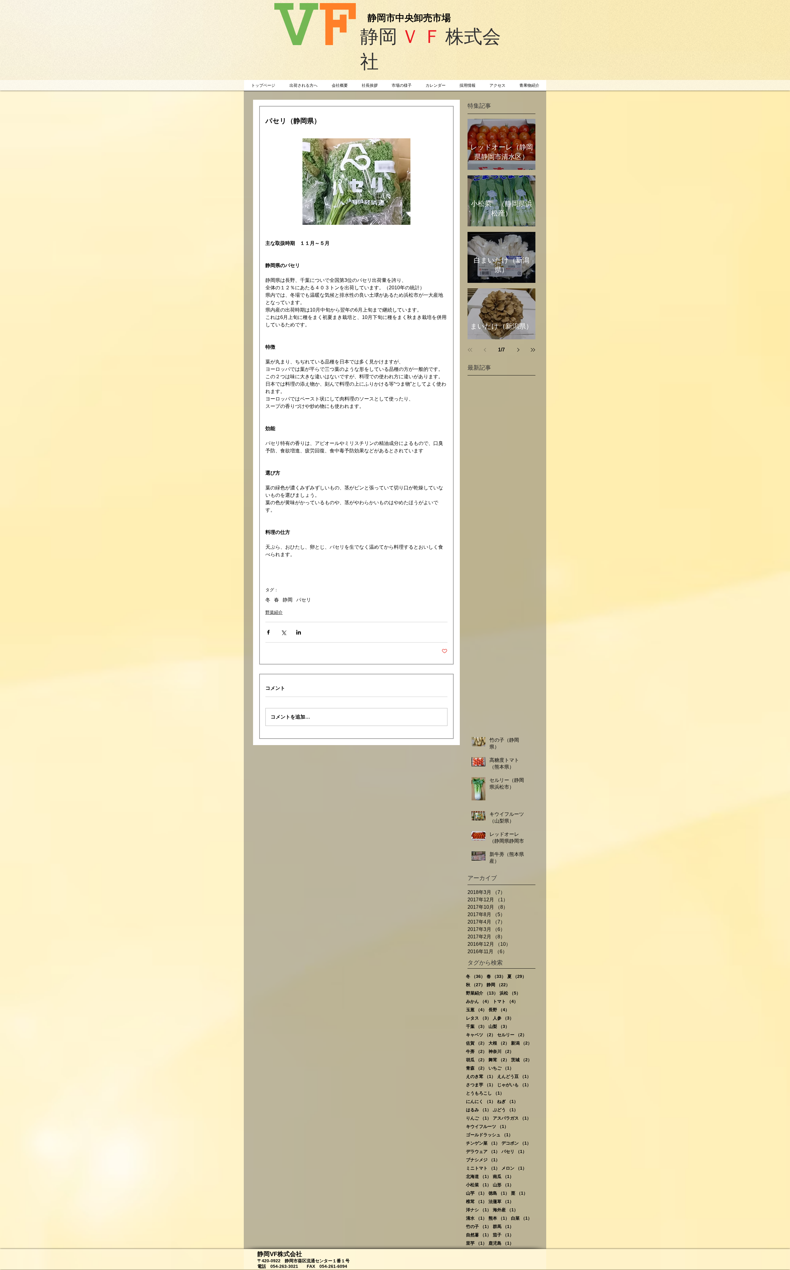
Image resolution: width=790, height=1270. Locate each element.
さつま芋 (481, 1084)
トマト (505, 1001)
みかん (478, 1001)
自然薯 (478, 1234)
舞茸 (499, 1059)
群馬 (503, 1226)
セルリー (512, 1034)
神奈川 (501, 1051)
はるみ (478, 1109)
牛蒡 (476, 1051)
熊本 (499, 1218)
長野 (499, 1009)
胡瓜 (476, 1059)
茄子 (503, 1234)
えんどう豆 (514, 1076)
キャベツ (481, 1034)
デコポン (516, 1143)
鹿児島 (501, 1243)
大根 (499, 1043)
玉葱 (476, 1009)
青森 (476, 1068)
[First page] (470, 349)
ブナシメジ (483, 1159)
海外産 (505, 1209)
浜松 (510, 993)
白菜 (521, 1218)
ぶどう (505, 1109)
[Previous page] (484, 349)
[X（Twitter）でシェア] (283, 632)
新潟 (521, 1043)
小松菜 (478, 1184)
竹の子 (478, 1226)
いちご (501, 1068)
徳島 (499, 1193)
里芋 (476, 1243)
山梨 (499, 1026)
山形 (503, 1184)
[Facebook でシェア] (268, 632)
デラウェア (483, 1151)
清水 (476, 1218)
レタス (478, 1018)
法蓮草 (501, 1201)
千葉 (476, 1026)
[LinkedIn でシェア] (298, 632)
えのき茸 (481, 1076)
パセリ (303, 599)
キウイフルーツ (487, 1126)
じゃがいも (514, 1084)
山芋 (476, 1193)
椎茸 (476, 1201)
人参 (503, 1018)
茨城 (521, 1059)
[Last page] (532, 349)
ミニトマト (483, 1168)
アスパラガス (512, 1118)
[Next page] (518, 349)
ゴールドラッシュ (489, 1134)
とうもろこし (485, 1093)
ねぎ (507, 1101)
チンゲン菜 (483, 1143)
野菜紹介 (274, 612)
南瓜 (503, 1176)
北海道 (478, 1176)
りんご (478, 1118)
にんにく (481, 1101)
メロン (514, 1168)
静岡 (288, 599)
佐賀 (476, 1043)
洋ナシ (478, 1209)
